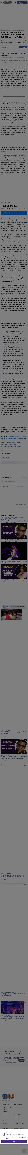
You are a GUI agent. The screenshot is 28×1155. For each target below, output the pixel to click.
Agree (14, 1141)
